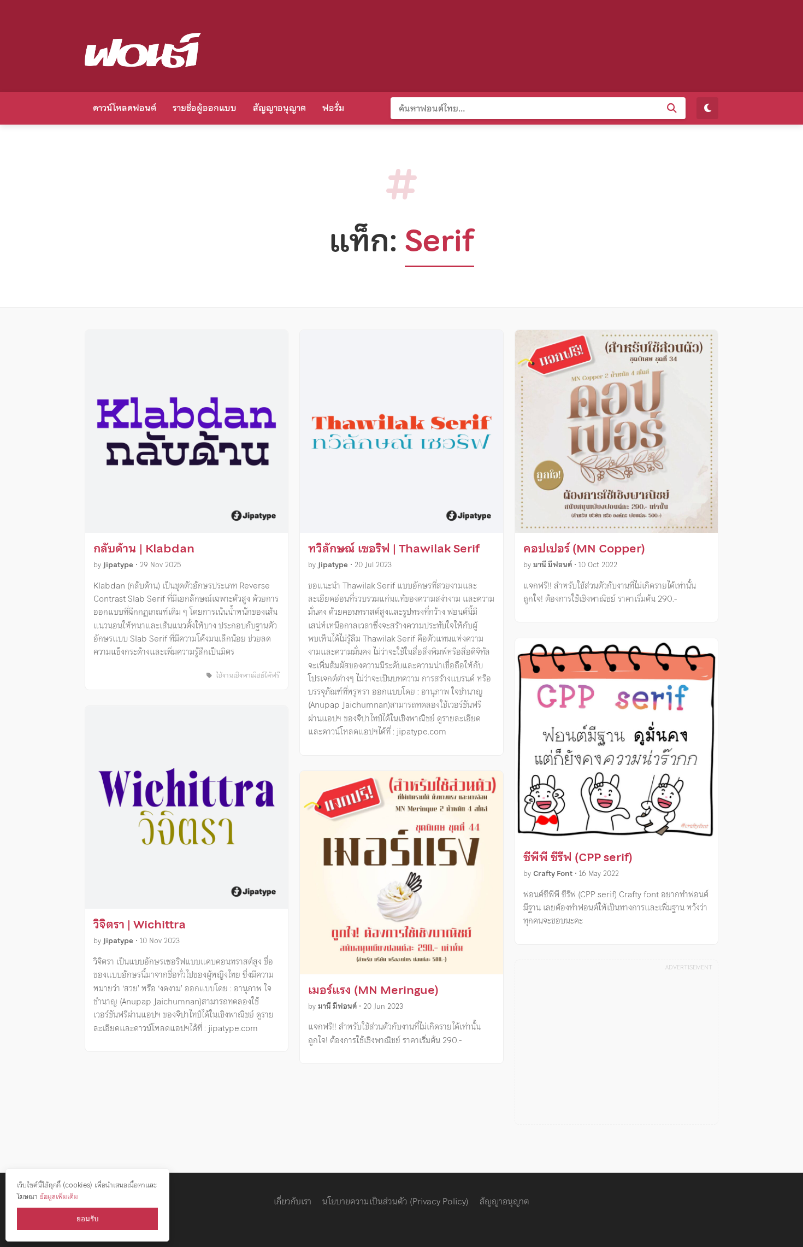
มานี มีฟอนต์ (337, 1006)
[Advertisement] (519, 43)
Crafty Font (552, 873)
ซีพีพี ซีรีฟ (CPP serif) (578, 857)
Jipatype (118, 564)
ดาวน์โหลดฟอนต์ (124, 108)
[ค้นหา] (672, 108)
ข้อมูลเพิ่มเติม (59, 1196)
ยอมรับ (87, 1219)
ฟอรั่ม (333, 108)
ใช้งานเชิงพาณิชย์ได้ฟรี (247, 675)
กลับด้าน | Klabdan (143, 548)
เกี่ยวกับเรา (292, 1201)
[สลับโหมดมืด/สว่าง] (707, 108)
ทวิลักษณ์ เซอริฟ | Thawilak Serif (394, 548)
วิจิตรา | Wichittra (139, 924)
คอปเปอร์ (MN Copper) (584, 548)
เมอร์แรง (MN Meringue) (373, 990)
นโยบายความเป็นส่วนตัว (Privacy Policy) (395, 1201)
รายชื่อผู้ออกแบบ (205, 108)
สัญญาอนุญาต (279, 108)
